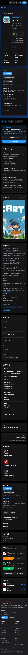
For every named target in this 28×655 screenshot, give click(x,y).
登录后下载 (8, 73)
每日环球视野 (4, 640)
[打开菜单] (10, 2)
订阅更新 (3, 635)
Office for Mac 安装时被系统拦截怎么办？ (13, 373)
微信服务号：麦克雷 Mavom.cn (19, 641)
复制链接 (21, 573)
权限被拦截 (12, 307)
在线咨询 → (4, 617)
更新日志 (20, 121)
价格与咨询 (3, 632)
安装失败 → (5, 523)
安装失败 (6, 307)
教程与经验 (3, 628)
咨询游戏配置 (15, 141)
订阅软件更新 (9, 81)
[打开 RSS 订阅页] (16, 2)
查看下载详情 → (6, 498)
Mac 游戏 (11, 357)
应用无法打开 (7, 310)
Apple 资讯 (3, 630)
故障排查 (17, 623)
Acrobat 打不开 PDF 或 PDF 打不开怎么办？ (14, 371)
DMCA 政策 (17, 635)
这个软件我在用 (9, 13)
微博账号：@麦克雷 (19, 644)
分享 (9, 558)
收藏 (15, 28)
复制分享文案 (9, 573)
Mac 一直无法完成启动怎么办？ (11, 376)
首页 (2, 7)
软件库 (5, 7)
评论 (12, 121)
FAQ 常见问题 (18, 628)
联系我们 (17, 632)
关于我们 (17, 630)
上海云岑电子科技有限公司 (7, 642)
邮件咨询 (12, 617)
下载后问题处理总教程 (9, 394)
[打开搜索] (13, 2)
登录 (25, 2)
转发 (21, 558)
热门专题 (17, 626)
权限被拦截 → (6, 526)
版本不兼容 (19, 307)
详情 (5, 121)
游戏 (17, 357)
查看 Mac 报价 (13, 137)
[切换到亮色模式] (20, 2)
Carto (5, 357)
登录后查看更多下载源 (9, 77)
